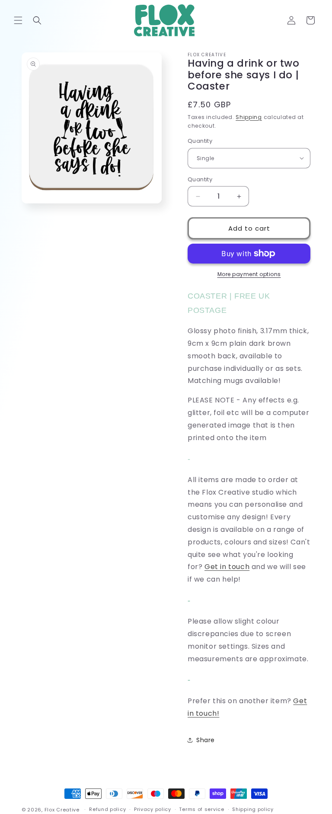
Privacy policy (152, 809)
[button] (18, 20)
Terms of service (201, 809)
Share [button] (205, 740)
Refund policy (107, 809)
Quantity (200, 141)
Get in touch (226, 567)
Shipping (249, 117)
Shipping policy (253, 809)
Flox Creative (62, 809)
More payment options (249, 274)
